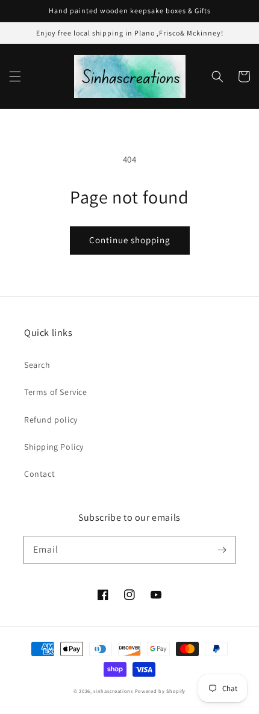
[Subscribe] (221, 549)
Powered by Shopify (160, 691)
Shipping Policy (54, 446)
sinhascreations (113, 691)
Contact (39, 473)
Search (37, 364)
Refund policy (51, 419)
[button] (15, 76)
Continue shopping (129, 240)
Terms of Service (55, 391)
